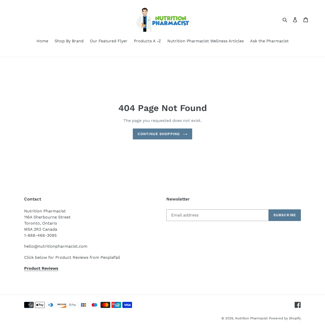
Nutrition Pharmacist (251, 318)
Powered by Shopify (285, 318)
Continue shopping (159, 134)
